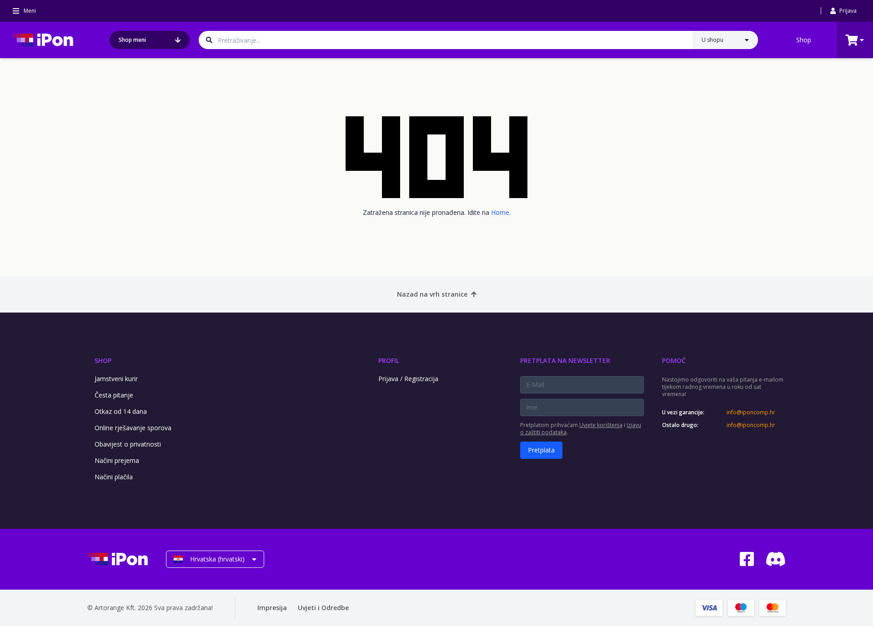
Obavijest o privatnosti (128, 444)
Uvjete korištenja (600, 425)
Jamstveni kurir (116, 378)
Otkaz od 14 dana (121, 411)
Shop (803, 39)
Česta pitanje (114, 395)
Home (500, 212)
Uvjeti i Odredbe (323, 607)
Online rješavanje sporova (133, 427)
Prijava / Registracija (408, 378)
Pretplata (541, 450)
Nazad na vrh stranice (432, 294)
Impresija (272, 607)
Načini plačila (114, 476)
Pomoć (674, 360)
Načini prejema (117, 460)
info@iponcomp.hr (751, 412)
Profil (388, 360)
